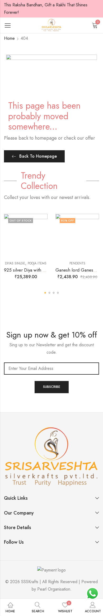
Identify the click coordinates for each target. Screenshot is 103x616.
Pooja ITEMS (37, 263)
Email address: (51, 368)
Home (9, 38)
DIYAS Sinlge (15, 263)
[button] (45, 293)
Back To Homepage (38, 156)
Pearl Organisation (53, 589)
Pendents (77, 263)
